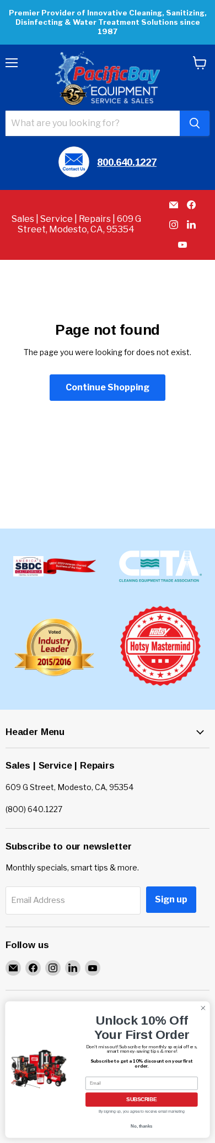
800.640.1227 (127, 162)
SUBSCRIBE (141, 1099)
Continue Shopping (107, 387)
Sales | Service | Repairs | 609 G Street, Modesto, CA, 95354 (76, 224)
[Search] (194, 123)
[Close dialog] (203, 1008)
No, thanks (141, 1126)
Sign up (171, 899)
